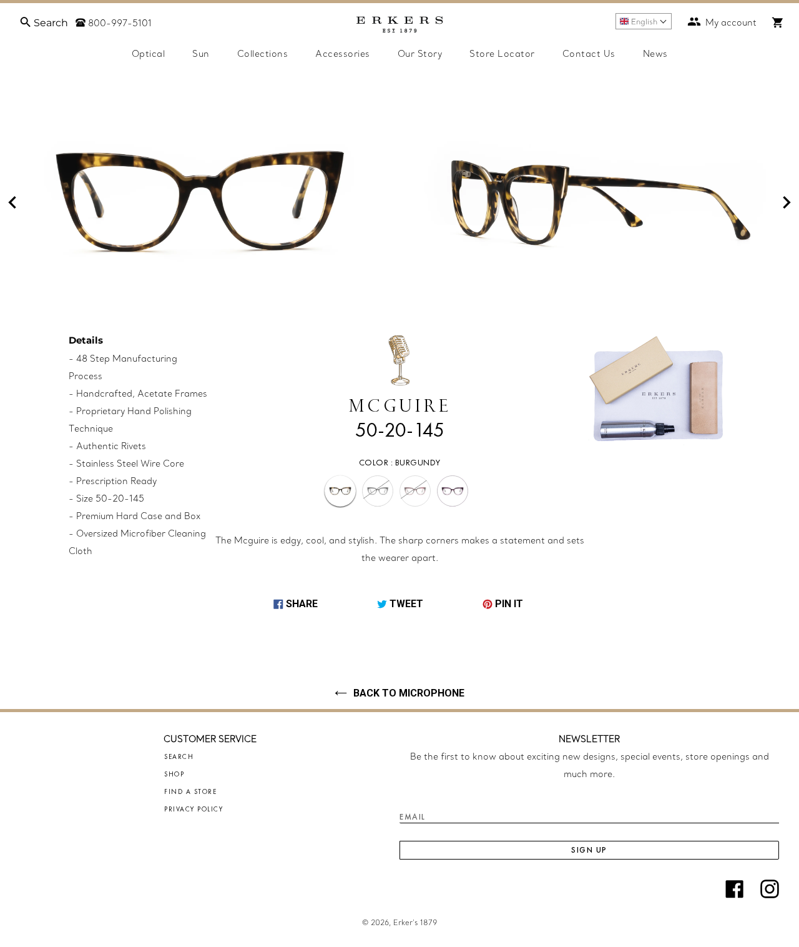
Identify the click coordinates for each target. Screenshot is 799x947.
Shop (174, 774)
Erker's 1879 (415, 922)
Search (179, 756)
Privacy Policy (193, 809)
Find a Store (190, 791)
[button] (643, 21)
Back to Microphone (408, 693)
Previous (12, 202)
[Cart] (778, 22)
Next (786, 202)
